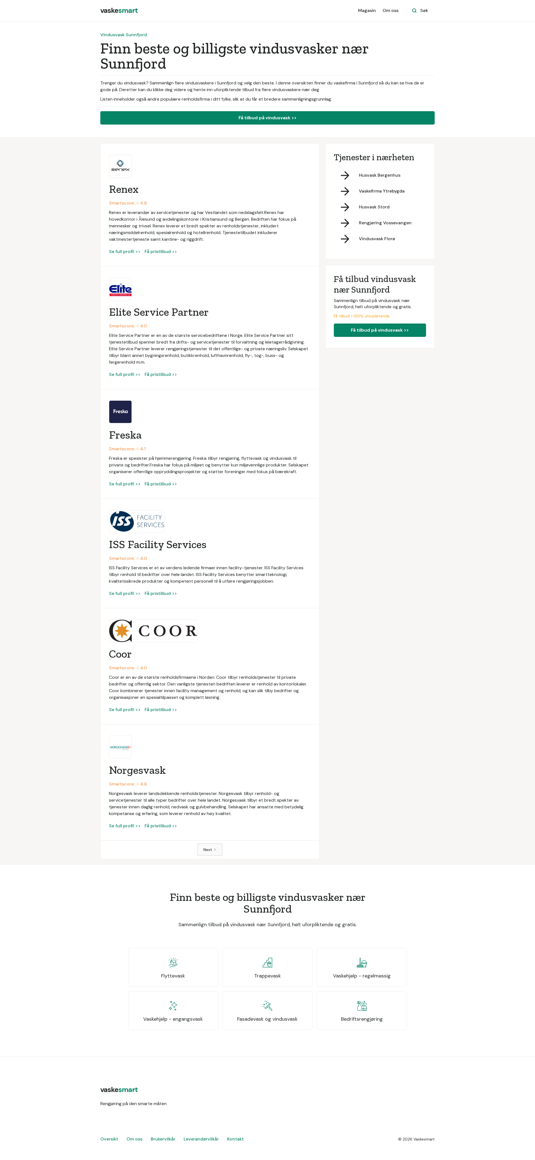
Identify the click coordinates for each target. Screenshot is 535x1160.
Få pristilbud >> (161, 251)
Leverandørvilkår (201, 1139)
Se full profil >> (124, 251)
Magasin (367, 10)
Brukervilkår (163, 1139)
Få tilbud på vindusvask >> (267, 118)
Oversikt (109, 1139)
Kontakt (235, 1139)
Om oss (390, 10)
